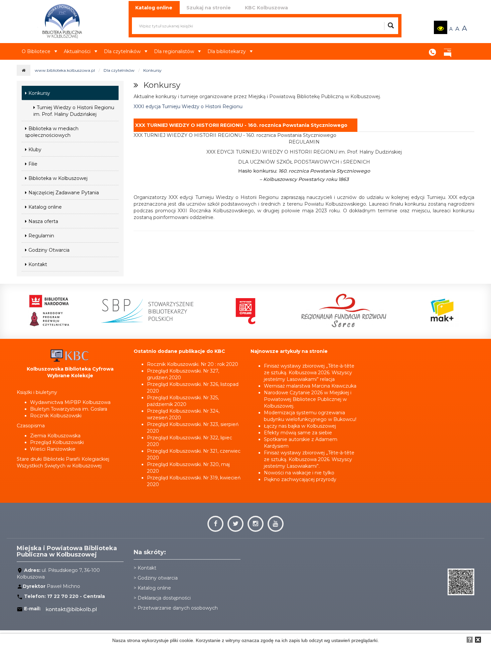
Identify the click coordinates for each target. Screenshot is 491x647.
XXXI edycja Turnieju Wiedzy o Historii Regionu (188, 106)
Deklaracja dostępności (164, 598)
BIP (447, 50)
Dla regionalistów (174, 51)
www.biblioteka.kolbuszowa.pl (65, 70)
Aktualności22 (462, 46)
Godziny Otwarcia (48, 250)
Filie (32, 164)
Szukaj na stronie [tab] (208, 8)
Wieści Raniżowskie (52, 449)
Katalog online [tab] (153, 8)
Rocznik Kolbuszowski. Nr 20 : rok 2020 (192, 364)
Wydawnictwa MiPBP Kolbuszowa (70, 402)
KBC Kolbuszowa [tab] (266, 8)
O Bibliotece (36, 51)
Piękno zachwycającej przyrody (300, 479)
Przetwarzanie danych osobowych (178, 608)
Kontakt (432, 50)
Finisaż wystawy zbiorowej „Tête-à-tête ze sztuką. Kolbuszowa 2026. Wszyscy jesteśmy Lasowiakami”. (309, 459)
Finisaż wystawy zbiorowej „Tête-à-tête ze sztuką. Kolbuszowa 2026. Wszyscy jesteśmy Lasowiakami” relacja (309, 372)
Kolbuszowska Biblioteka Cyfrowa (70, 369)
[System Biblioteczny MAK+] (442, 310)
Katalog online (45, 207)
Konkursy (152, 70)
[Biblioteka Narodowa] (49, 310)
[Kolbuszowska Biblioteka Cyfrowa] (70, 355)
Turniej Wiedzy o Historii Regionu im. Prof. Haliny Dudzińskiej (73, 110)
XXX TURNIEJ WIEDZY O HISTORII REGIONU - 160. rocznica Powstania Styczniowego (241, 125)
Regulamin (41, 236)
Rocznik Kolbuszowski (55, 416)
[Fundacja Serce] (343, 310)
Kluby (34, 150)
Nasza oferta (43, 221)
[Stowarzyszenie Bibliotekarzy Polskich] (147, 310)
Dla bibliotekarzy (226, 51)
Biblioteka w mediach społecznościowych (51, 132)
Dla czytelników (122, 51)
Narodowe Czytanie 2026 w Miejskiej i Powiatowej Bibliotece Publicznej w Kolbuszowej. (307, 399)
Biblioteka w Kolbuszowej (58, 178)
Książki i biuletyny (37, 392)
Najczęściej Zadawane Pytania (63, 193)
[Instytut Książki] (245, 310)
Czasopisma (31, 426)
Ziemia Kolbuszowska (55, 436)
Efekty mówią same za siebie (298, 433)
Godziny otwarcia (158, 578)
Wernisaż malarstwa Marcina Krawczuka (310, 386)
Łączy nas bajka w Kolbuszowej (300, 426)
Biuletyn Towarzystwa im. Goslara (68, 409)
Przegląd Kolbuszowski (57, 442)
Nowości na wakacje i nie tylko (299, 473)
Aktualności (77, 51)
